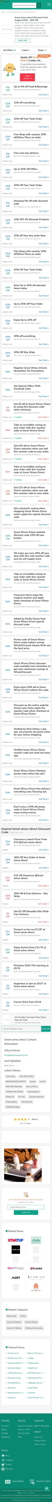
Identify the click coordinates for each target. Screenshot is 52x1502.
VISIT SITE (22, 40)
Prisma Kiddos (11, 1102)
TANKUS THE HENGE (14, 1092)
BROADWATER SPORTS (16, 1081)
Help (20, 1437)
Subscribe (46, 1028)
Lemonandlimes (33, 1092)
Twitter (8, 1464)
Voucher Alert (23, 1433)
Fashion (23, 1316)
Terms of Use (39, 1444)
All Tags (4, 1433)
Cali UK (42, 1081)
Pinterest (9, 1469)
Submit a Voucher (25, 1426)
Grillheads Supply (13, 1107)
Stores (4, 1429)
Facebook (9, 1460)
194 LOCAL (10, 1076)
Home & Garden (31, 1322)
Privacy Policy (40, 1440)
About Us (38, 1437)
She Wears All (26, 1102)
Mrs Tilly (21, 1097)
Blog (7, 1455)
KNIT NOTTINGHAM (14, 1086)
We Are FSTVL (32, 1086)
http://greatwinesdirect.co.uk (16, 1055)
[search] (38, 5)
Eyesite (32, 1081)
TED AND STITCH (26, 1076)
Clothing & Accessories (34, 1328)
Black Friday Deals (41, 1426)
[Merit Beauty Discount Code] (23, 1165)
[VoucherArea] (5, 4)
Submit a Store (24, 1429)
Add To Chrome (27, 77)
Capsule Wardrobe (36, 1097)
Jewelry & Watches (14, 1328)
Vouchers (5, 1426)
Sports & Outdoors (14, 1322)
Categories (5, 1437)
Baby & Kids (11, 1316)
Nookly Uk (10, 1097)
